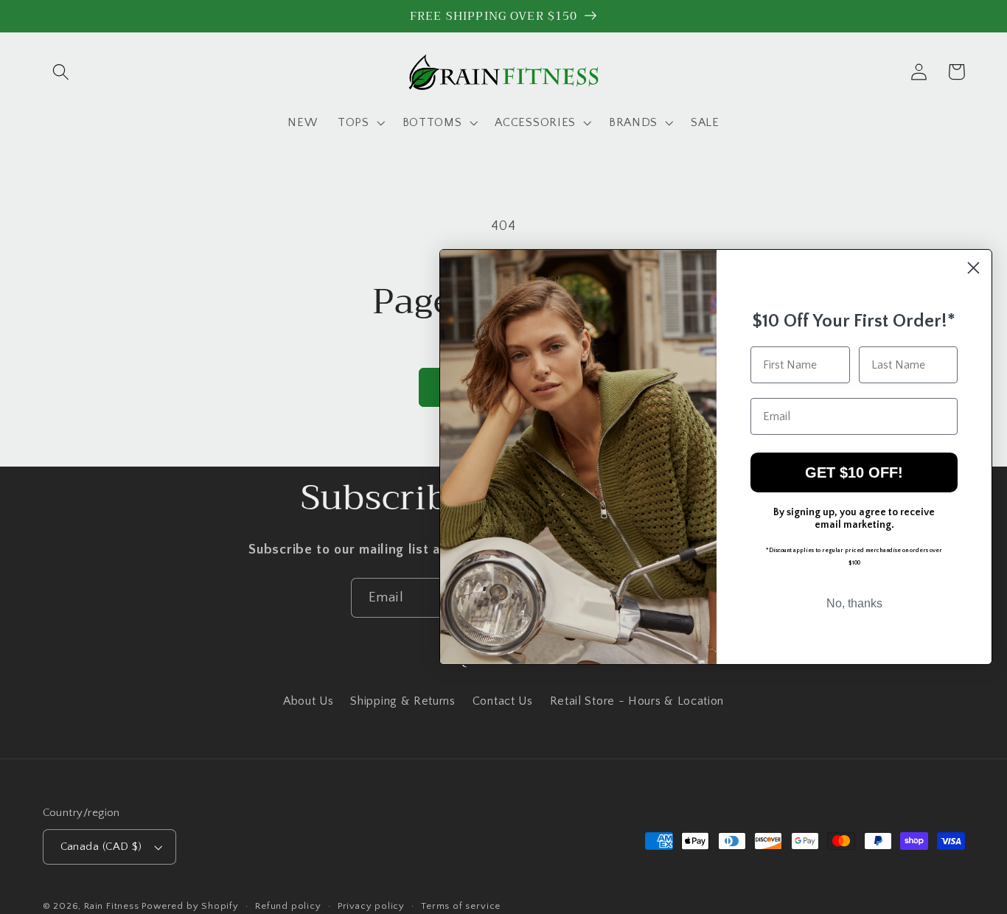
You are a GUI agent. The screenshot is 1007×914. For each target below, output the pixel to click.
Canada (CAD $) (101, 846)
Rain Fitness (113, 906)
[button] (61, 72)
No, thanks (854, 603)
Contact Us (503, 701)
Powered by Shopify (190, 906)
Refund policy (288, 906)
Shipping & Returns (402, 701)
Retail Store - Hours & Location (637, 701)
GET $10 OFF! (854, 472)
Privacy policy (371, 906)
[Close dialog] (973, 268)
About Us (308, 701)
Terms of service (461, 906)
